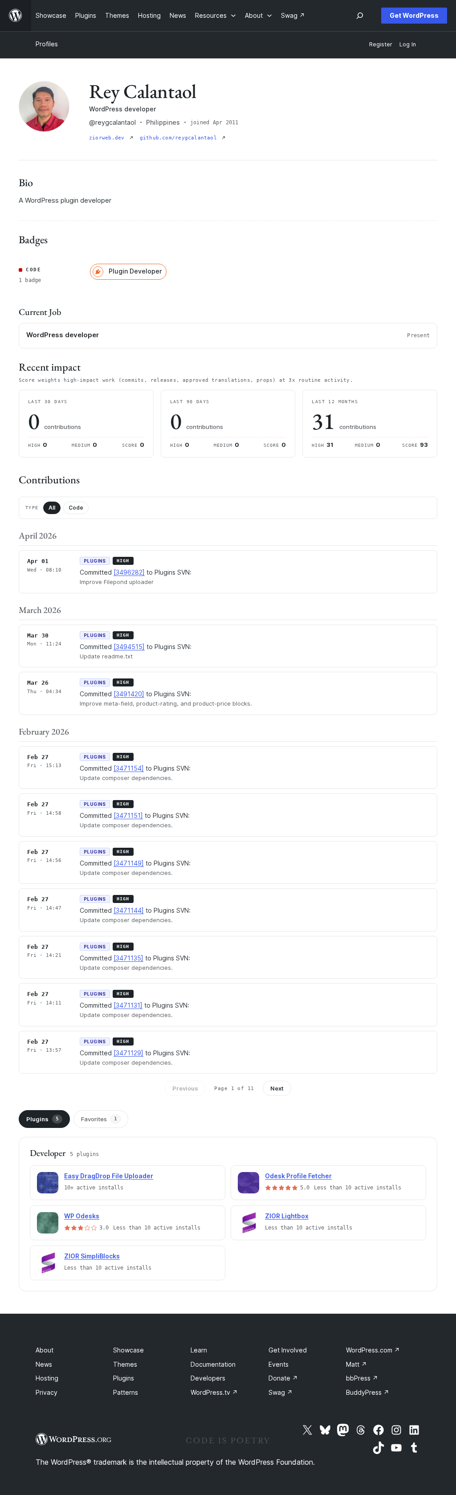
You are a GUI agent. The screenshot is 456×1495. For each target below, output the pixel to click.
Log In (407, 44)
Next (277, 1088)
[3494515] (129, 646)
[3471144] (129, 910)
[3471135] (128, 958)
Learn (199, 1350)
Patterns (125, 1392)
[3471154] (129, 768)
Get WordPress (414, 15)
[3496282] (129, 572)
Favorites (99, 1119)
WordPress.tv (214, 1392)
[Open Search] (359, 15)
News (44, 1364)
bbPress (362, 1378)
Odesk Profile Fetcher (298, 1176)
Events (279, 1364)
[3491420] (129, 694)
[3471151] (128, 815)
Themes (125, 1364)
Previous (185, 1088)
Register (380, 44)
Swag (281, 1392)
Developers (208, 1378)
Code (76, 507)
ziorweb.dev (108, 138)
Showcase (128, 1350)
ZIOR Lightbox (287, 1216)
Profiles (47, 44)
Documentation (213, 1364)
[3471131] (128, 1005)
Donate (283, 1378)
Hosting (47, 1378)
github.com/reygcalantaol (180, 138)
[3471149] (129, 863)
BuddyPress (367, 1392)
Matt (356, 1364)
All (52, 507)
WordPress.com (373, 1350)
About (44, 1350)
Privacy (46, 1392)
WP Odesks (81, 1216)
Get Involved (288, 1350)
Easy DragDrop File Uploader (108, 1176)
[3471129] (128, 1053)
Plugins (42, 1119)
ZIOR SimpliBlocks (92, 1256)
